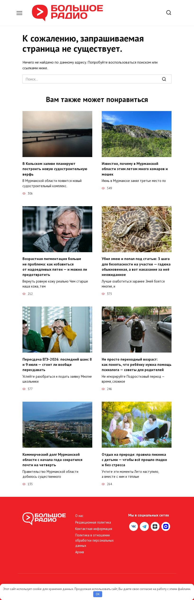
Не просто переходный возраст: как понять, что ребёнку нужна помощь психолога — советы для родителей (137, 364)
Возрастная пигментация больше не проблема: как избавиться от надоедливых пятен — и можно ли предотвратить (54, 266)
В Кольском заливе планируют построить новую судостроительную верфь (54, 169)
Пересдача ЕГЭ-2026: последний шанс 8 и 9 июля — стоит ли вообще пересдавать (57, 364)
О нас (79, 515)
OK (98, 594)
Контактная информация (93, 528)
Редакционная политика (93, 522)
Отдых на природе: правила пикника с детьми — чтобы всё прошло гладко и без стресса (134, 459)
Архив (79, 552)
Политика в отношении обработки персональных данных (94, 540)
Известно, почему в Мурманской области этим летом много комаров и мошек (135, 169)
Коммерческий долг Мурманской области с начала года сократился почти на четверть (52, 459)
